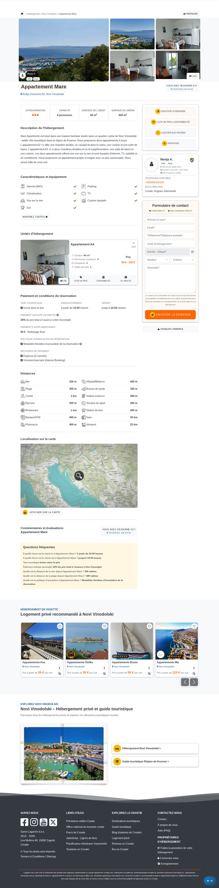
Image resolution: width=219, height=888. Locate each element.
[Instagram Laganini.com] (34, 822)
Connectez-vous (168, 858)
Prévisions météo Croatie (80, 821)
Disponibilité (103, 281)
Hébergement (33, 14)
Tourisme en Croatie (77, 849)
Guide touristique (121, 827)
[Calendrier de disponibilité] (59, 673)
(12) (194, 76)
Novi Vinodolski (49, 14)
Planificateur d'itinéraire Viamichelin (86, 843)
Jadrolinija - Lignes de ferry (81, 838)
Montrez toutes (34, 217)
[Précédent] (25, 641)
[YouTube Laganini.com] (43, 822)
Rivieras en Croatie (123, 843)
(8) (65, 281)
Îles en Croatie (120, 849)
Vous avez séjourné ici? (182, 87)
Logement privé (121, 838)
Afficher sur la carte (44, 512)
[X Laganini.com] (53, 822)
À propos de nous (168, 825)
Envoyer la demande (172, 111)
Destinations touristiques (126, 821)
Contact (162, 819)
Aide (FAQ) (164, 830)
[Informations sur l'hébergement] (59, 667)
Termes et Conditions (33, 856)
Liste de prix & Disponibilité (173, 122)
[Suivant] (58, 641)
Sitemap (51, 856)
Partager (192, 14)
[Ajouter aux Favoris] (60, 626)
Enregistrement (169, 863)
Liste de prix (81, 281)
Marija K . (32, 73)
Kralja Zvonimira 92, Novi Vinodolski (43, 94)
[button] (79, 476)
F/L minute (126, 281)
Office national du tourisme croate (85, 827)
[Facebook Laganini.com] (24, 822)
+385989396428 (154, 182)
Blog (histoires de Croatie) (127, 832)
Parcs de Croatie (75, 832)
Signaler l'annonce (171, 329)
